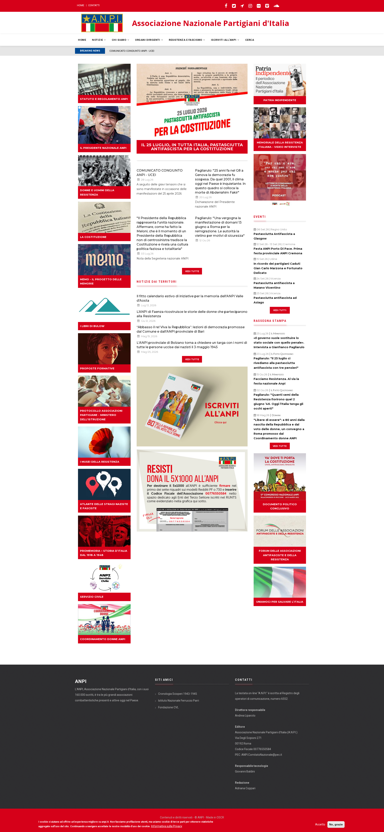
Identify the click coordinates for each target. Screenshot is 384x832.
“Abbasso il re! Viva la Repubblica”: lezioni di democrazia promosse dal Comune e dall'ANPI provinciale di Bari (191, 329)
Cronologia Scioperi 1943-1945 (177, 693)
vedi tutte (192, 271)
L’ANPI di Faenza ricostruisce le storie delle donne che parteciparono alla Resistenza (192, 314)
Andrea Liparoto (245, 715)
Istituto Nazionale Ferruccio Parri (178, 700)
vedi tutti (279, 310)
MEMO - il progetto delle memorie (101, 281)
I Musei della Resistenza (99, 461)
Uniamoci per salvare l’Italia (279, 601)
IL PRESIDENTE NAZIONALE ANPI (103, 147)
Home (80, 5)
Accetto (320, 824)
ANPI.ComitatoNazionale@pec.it (261, 754)
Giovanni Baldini (245, 771)
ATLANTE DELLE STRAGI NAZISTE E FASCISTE (104, 506)
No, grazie (336, 824)
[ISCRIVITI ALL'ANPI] (192, 406)
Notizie (98, 39)
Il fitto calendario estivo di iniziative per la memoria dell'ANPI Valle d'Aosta (190, 298)
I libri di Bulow (92, 326)
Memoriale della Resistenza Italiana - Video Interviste (280, 144)
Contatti (94, 5)
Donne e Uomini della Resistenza (97, 192)
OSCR (220, 817)
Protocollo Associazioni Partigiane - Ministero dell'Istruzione (101, 415)
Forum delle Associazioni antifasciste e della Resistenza (280, 555)
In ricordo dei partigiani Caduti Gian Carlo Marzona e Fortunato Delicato (278, 268)
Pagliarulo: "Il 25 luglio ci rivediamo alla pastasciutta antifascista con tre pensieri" (276, 363)
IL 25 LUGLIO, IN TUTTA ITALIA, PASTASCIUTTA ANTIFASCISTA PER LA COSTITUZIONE (192, 147)
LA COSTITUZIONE (93, 237)
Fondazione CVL (168, 707)
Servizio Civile (91, 596)
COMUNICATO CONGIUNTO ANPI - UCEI (160, 173)
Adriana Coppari (245, 788)
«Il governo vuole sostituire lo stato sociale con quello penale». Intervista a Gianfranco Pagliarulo (279, 342)
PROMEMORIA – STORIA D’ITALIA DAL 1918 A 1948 (103, 553)
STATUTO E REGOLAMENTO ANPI (104, 98)
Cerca (249, 39)
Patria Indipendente (279, 100)
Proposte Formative (97, 368)
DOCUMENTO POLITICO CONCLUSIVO (280, 506)
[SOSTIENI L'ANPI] (192, 490)
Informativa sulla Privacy (166, 826)
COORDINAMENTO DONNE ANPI (102, 639)
